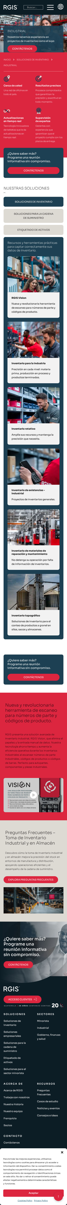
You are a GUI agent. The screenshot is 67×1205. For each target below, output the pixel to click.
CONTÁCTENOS (22, 48)
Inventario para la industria (29, 363)
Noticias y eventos (48, 1108)
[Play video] (33, 794)
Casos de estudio (47, 1101)
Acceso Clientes (20, 999)
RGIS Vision (19, 297)
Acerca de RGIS (13, 1090)
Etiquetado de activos (12, 1059)
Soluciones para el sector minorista (15, 1071)
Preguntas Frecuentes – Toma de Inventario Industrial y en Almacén (30, 838)
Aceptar (33, 1192)
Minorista (43, 1020)
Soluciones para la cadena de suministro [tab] (33, 215)
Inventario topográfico (26, 615)
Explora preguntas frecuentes (30, 879)
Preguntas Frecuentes (44, 1092)
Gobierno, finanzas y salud (48, 1036)
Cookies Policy (25, 1200)
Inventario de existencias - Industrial (28, 492)
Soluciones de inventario (33, 59)
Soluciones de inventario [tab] (33, 201)
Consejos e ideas (47, 1115)
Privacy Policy (41, 1200)
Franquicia (10, 1118)
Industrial (43, 1027)
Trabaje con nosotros (17, 1097)
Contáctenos (12, 1142)
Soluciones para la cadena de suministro (15, 1046)
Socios (8, 1125)
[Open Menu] (50, 7)
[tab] (33, 202)
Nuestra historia (13, 1104)
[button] (62, 1152)
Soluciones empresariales (12, 1033)
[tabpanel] (33, 438)
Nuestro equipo (13, 1111)
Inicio (7, 59)
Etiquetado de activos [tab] (33, 229)
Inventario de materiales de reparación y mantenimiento (29, 552)
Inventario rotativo (23, 428)
